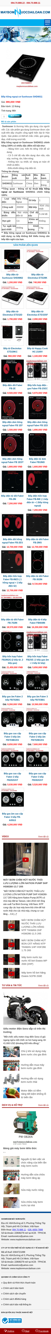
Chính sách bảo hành (13, 1288)
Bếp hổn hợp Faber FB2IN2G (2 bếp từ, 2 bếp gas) (12, 659)
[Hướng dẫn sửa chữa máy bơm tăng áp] (11, 1180)
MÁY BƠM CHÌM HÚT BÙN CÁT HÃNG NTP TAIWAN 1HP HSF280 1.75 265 (33, 945)
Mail (27, 1331)
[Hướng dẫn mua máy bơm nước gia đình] (11, 1070)
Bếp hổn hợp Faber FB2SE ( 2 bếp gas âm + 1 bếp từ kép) (37, 659)
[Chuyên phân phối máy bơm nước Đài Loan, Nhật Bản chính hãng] (26, 17)
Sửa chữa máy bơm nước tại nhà (32, 1204)
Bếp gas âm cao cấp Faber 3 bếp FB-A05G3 (12, 817)
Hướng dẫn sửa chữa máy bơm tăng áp (33, 1176)
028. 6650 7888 (35, 1230)
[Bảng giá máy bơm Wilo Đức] (25, 1143)
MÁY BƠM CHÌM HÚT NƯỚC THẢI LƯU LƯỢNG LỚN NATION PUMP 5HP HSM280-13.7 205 (25, 883)
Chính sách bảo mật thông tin (17, 1304)
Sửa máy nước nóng (32, 1190)
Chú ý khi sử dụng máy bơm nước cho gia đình (34, 1053)
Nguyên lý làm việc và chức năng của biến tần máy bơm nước (34, 1162)
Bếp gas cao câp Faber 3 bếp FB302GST (37, 776)
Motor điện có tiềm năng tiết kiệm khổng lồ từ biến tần (33, 1094)
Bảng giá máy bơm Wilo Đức (20, 1148)
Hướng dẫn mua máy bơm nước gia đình (32, 1067)
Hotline (10, 1331)
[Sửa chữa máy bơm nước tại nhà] (11, 1207)
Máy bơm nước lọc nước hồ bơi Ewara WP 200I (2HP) (34, 960)
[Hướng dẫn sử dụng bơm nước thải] (11, 1084)
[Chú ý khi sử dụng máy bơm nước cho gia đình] (11, 1056)
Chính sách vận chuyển (14, 1293)
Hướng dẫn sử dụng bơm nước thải (32, 1080)
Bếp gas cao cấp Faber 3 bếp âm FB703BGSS (12, 736)
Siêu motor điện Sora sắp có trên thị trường (24, 1030)
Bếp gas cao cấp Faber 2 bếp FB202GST (12, 776)
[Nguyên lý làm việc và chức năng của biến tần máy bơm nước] (11, 1166)
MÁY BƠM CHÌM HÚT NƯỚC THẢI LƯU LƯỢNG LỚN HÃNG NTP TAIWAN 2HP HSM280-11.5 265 (33, 927)
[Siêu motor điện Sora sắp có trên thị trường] (25, 1024)
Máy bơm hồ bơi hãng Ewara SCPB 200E (33, 974)
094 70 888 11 (19, 1230)
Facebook (43, 1331)
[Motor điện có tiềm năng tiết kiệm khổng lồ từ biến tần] (11, 1097)
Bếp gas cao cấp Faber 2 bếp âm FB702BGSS (37, 736)
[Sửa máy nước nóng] (11, 1193)
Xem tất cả (43, 836)
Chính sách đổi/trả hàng (14, 1299)
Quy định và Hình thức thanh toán (19, 1283)
